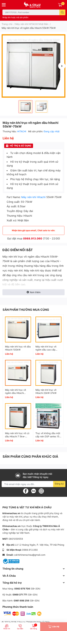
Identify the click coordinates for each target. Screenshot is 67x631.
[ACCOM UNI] (33, 5)
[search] (62, 12)
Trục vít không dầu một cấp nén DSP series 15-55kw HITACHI (47, 436)
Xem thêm (35, 292)
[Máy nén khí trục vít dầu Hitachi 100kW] (18, 329)
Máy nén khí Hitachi (33, 197)
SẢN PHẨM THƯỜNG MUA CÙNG (26, 309)
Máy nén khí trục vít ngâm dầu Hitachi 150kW (15, 393)
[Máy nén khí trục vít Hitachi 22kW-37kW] (48, 373)
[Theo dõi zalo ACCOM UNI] (33, 490)
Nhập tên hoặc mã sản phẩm (15, 17)
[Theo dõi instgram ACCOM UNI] (41, 490)
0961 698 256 (21, 600)
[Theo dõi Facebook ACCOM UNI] (25, 490)
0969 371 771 (20, 594)
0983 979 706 (22, 588)
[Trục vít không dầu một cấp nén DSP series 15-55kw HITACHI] (48, 416)
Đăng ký (59, 483)
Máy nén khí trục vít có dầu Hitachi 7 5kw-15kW (17, 436)
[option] (33, 66)
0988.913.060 (32, 238)
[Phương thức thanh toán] (22, 613)
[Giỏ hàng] (60, 5)
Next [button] (61, 66)
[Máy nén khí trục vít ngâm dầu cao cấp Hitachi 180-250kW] (48, 329)
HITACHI (22, 131)
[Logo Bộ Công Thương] (10, 561)
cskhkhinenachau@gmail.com (29, 554)
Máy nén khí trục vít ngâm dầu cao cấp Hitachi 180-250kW (45, 349)
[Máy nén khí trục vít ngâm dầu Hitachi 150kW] (18, 373)
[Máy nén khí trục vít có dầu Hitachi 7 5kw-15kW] (18, 416)
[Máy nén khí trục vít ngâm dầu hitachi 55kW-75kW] (33, 66)
